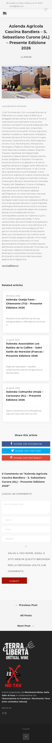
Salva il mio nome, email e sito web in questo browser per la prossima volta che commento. (29, 562)
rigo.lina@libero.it (10, 266)
